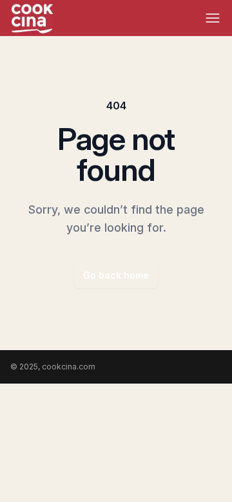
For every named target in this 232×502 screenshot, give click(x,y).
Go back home (116, 275)
